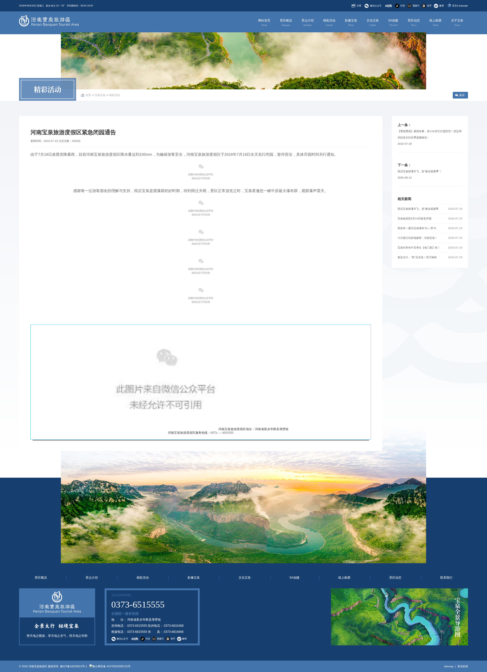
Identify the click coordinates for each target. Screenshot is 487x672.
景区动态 (414, 22)
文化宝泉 (373, 22)
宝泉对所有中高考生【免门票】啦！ (419, 247)
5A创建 (393, 22)
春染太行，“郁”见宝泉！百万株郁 (417, 257)
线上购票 (435, 22)
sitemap (449, 666)
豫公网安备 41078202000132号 (111, 666)
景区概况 (286, 22)
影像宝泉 (351, 22)
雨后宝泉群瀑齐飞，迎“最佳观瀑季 (418, 208)
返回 (462, 95)
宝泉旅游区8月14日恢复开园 (414, 218)
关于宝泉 (457, 22)
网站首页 (264, 22)
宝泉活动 (100, 95)
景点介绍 (308, 22)
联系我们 (446, 577)
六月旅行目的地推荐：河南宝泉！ (418, 237)
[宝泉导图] (338, 616)
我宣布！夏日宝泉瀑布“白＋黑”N (417, 228)
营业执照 (462, 666)
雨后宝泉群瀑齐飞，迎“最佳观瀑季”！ (420, 171)
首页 (88, 95)
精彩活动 (329, 22)
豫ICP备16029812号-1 (73, 666)
